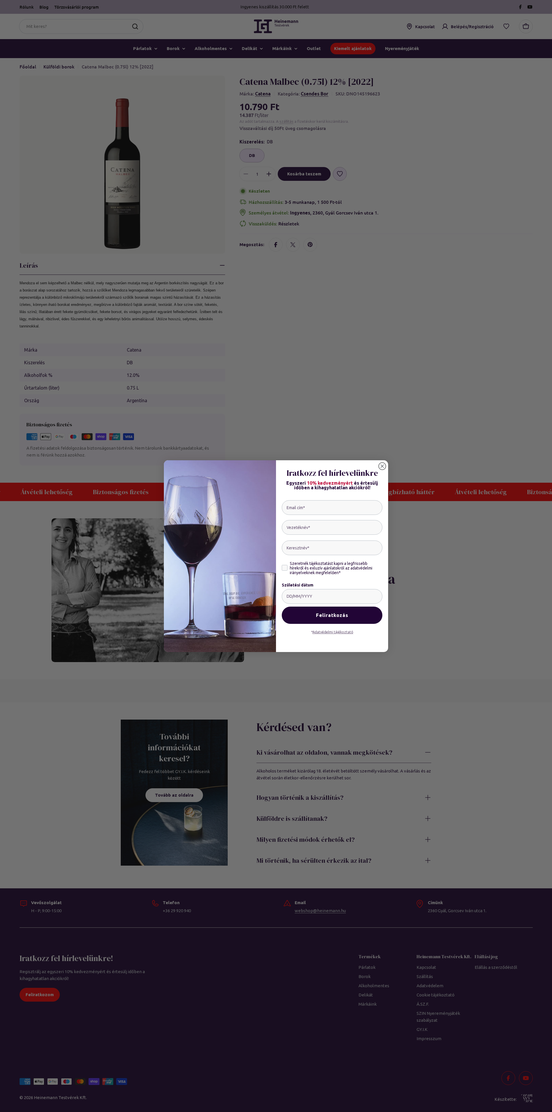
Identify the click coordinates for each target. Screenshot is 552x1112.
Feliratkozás (332, 615)
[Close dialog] (382, 466)
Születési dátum (297, 585)
